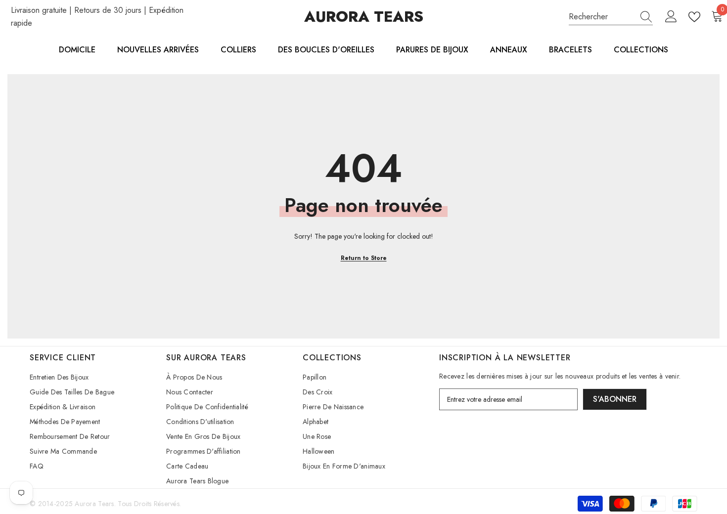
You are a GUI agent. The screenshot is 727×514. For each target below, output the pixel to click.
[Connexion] (671, 17)
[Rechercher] (611, 17)
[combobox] (601, 17)
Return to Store (364, 258)
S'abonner (614, 399)
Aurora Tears (94, 504)
